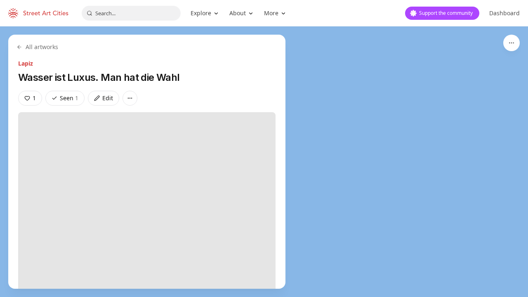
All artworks (42, 47)
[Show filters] (511, 43)
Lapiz (25, 63)
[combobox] (131, 13)
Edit (107, 98)
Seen (69, 98)
